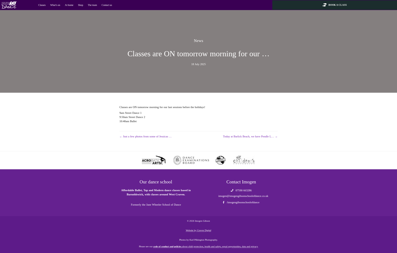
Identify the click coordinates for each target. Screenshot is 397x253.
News (198, 40)
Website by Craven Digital (198, 230)
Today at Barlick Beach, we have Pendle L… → (250, 136)
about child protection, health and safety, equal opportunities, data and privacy (205, 246)
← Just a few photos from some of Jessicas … (145, 136)
